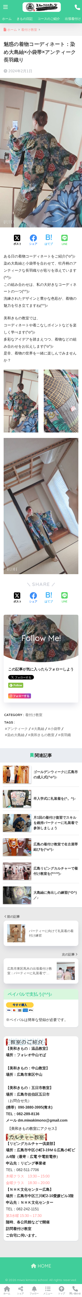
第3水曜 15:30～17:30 (24, 1216)
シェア (20, 1293)
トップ (61, 1293)
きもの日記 (25, 19)
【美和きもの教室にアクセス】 (33, 1128)
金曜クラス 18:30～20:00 (28, 1183)
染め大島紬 (15, 735)
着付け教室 (33, 715)
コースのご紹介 (49, 19)
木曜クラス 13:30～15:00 (28, 1176)
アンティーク (17, 729)
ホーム (7, 19)
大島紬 (39, 729)
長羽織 (66, 735)
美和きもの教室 (42, 735)
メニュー (47, 1293)
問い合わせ (75, 1293)
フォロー (34, 1293)
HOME (43, 1266)
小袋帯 (55, 729)
